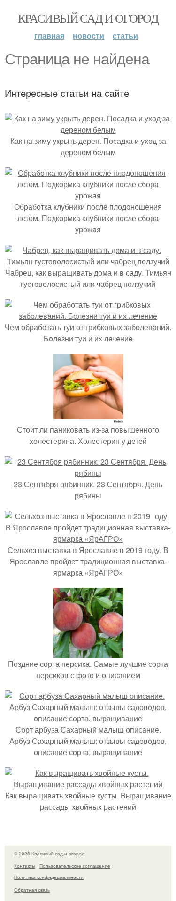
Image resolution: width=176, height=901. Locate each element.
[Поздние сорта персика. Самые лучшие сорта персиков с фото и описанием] (88, 652)
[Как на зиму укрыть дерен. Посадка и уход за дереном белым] (88, 129)
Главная (49, 35)
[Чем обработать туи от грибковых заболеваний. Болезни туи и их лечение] (88, 315)
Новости (88, 35)
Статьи (125, 35)
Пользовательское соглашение (74, 865)
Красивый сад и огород (88, 18)
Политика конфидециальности (49, 877)
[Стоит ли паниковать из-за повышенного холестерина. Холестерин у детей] (88, 418)
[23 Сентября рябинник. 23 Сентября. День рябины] (88, 472)
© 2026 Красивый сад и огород (49, 853)
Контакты (24, 865)
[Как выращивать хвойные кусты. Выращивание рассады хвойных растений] (88, 784)
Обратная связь (32, 889)
